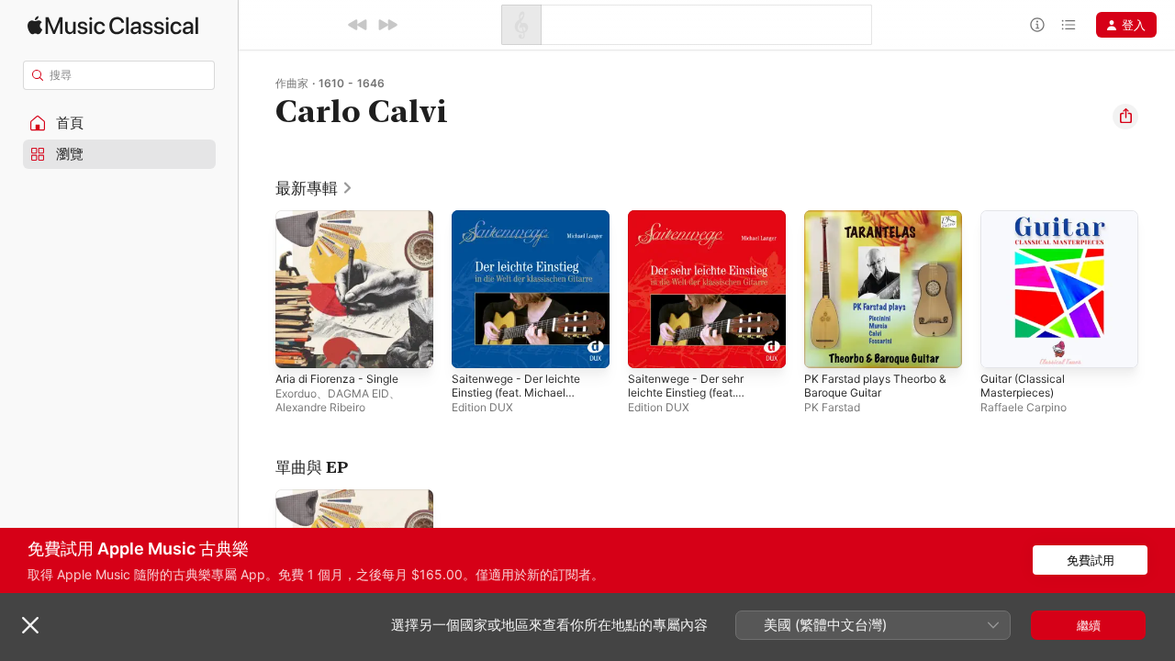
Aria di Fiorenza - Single (343, 217)
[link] (314, 188)
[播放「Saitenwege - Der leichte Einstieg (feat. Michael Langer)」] (474, 345)
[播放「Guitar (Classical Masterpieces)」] (1003, 345)
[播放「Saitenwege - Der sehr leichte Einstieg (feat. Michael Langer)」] (651, 345)
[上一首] (358, 24)
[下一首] (387, 24)
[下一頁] (1156, 289)
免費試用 (1090, 560)
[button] (119, 123)
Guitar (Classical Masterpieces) (1026, 225)
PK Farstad (832, 407)
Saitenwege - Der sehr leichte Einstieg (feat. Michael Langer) (693, 232)
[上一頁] (257, 289)
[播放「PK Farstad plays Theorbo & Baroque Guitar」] (827, 345)
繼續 (1089, 625)
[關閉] (30, 625)
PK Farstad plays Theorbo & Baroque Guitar (883, 225)
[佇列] (1068, 25)
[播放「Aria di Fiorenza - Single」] (298, 345)
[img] (113, 25)
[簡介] (1037, 25)
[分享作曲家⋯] (1125, 116)
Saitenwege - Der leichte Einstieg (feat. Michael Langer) (523, 232)
